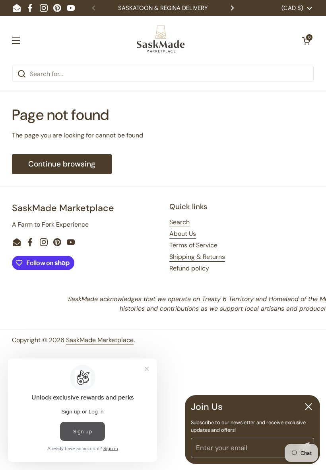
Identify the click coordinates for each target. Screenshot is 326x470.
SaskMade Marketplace (100, 340)
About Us (182, 233)
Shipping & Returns (197, 257)
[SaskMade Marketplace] (161, 40)
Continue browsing (61, 164)
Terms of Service (193, 245)
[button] (306, 41)
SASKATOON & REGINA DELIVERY (163, 8)
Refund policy (189, 268)
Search (179, 222)
